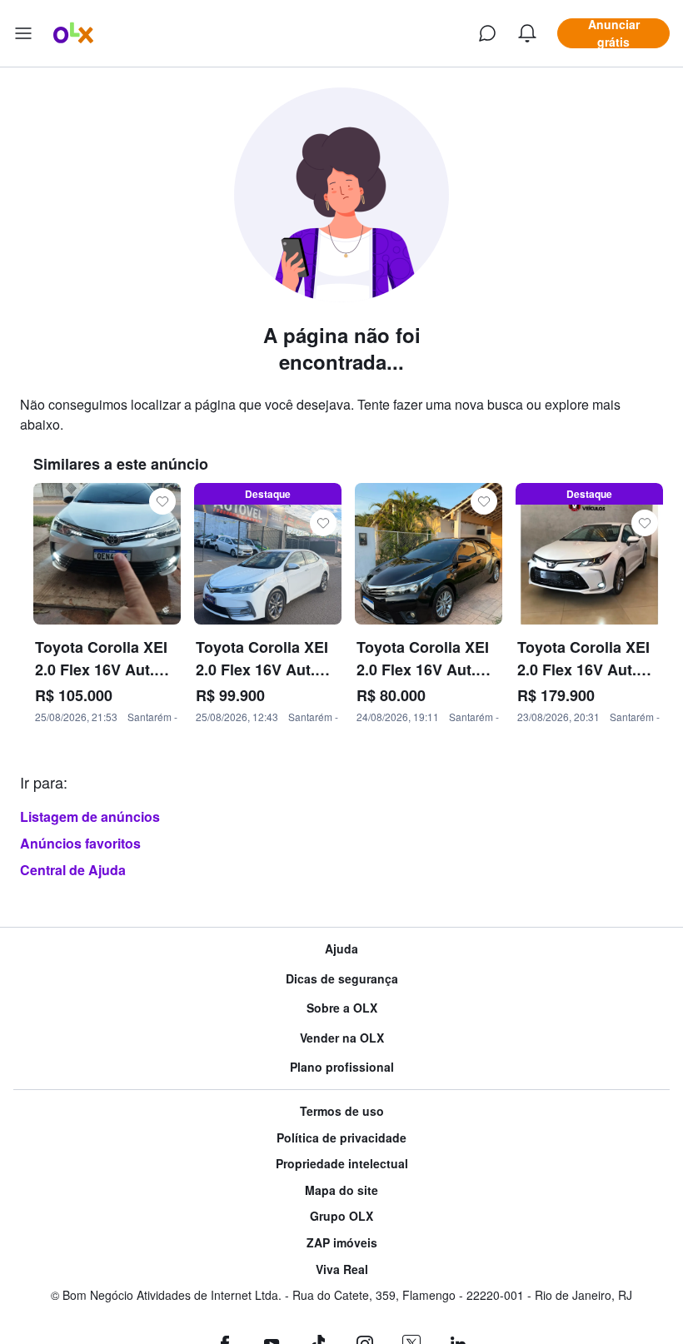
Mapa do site (341, 1190)
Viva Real (342, 1269)
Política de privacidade (341, 1138)
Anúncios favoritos (80, 843)
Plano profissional (342, 1067)
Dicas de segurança (342, 979)
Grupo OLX (341, 1216)
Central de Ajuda (73, 869)
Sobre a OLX (342, 1008)
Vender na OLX (342, 1038)
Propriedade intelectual (342, 1164)
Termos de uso (342, 1111)
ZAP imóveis (342, 1243)
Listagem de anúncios (90, 816)
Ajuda (341, 949)
